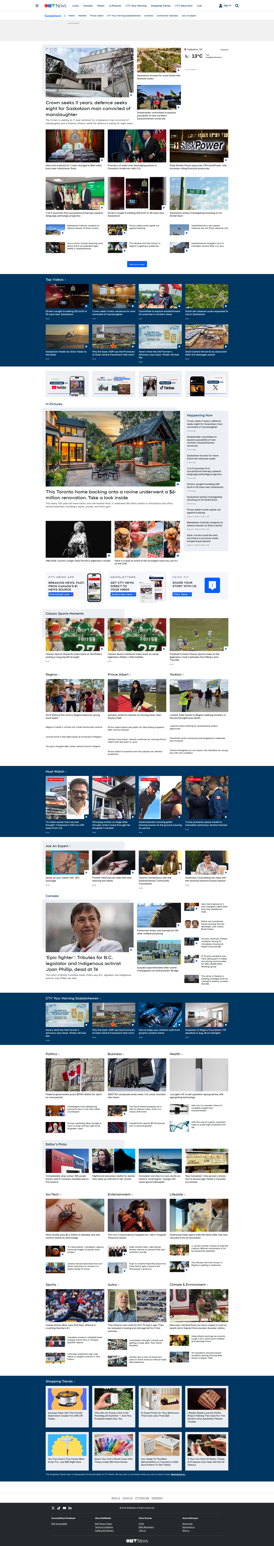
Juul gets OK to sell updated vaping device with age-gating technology (196, 1096)
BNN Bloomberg (146, 1527)
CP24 (141, 1523)
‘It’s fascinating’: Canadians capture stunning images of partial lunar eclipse (85, 1249)
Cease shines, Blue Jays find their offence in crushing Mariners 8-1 (71, 1327)
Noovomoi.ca (188, 1527)
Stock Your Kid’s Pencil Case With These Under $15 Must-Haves (113, 1460)
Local (75, 5)
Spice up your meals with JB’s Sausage (62, 879)
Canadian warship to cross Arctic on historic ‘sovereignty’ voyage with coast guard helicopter (159, 1179)
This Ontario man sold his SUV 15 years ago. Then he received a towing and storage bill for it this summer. (136, 1328)
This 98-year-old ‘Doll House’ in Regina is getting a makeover (206, 1263)
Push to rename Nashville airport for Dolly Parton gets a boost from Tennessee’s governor (147, 1266)
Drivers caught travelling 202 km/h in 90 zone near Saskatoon (66, 313)
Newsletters (157, 1498)
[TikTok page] (59, 1508)
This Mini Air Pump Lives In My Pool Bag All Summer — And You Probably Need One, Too (112, 1416)
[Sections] (37, 6)
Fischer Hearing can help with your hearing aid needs (112, 879)
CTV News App (142, 1498)
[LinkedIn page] (70, 1508)
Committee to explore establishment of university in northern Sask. (159, 313)
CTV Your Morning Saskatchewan (124, 16)
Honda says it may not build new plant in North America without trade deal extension (147, 1359)
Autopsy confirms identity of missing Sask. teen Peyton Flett (134, 716)
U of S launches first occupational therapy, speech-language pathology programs (75, 214)
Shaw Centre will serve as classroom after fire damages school (206, 353)
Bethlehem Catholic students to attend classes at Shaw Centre (83, 226)
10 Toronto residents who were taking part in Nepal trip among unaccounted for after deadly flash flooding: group (214, 961)
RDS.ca (185, 1530)
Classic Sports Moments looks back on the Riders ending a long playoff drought (74, 655)
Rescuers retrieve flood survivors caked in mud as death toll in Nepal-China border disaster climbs (198, 1327)
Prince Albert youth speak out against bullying (144, 226)
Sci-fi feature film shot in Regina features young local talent (73, 716)
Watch (100, 5)
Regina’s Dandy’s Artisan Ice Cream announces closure (74, 727)
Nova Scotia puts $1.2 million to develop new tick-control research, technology (73, 1236)
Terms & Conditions (104, 1527)
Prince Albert (96, 16)
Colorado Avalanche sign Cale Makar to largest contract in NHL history (83, 1356)
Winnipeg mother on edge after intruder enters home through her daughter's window (111, 825)
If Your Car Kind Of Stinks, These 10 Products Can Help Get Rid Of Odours (206, 1462)
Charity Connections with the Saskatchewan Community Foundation (155, 880)
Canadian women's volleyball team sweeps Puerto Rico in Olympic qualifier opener (84, 1340)
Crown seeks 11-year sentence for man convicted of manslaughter (113, 313)
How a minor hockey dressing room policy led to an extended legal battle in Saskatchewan (85, 246)
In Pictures (115, 5)
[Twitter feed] (53, 1508)
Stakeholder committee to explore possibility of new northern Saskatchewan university (156, 115)
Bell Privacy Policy (103, 1523)
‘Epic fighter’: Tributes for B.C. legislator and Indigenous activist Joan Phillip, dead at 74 (83, 963)
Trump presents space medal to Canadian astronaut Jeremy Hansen (206, 823)
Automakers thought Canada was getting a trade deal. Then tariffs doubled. (146, 1343)
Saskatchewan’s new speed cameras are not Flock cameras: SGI (209, 226)
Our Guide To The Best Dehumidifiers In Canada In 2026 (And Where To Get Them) (159, 1462)
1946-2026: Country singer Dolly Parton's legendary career (78, 560)
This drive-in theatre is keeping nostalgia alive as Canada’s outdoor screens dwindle (214, 980)
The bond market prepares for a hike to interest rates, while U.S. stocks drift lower (145, 1109)
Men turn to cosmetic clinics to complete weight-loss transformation (206, 1108)
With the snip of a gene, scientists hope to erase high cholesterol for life (208, 1124)
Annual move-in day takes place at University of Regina (73, 737)
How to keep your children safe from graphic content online (159, 1031)
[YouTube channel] (64, 1508)
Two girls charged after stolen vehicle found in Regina (73, 746)
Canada (88, 5)
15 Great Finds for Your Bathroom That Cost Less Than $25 (160, 1414)
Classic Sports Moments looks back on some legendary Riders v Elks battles (133, 655)
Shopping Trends (161, 5)
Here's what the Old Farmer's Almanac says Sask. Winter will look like (159, 354)
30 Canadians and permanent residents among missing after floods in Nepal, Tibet (206, 1355)
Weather (82, 16)
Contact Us (127, 1498)
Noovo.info (187, 1523)
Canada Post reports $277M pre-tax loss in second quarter (147, 1124)
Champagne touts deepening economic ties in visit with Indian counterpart (83, 1109)
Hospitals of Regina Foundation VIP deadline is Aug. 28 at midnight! (205, 1031)
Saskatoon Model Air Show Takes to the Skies (66, 353)
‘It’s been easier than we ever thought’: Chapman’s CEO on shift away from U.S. (65, 825)
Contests (148, 16)
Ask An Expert (189, 16)
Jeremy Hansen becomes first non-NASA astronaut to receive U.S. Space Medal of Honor (85, 1266)
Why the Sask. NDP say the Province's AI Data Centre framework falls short (113, 353)
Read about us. (178, 1474)
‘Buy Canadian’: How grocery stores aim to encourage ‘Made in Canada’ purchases (205, 1179)
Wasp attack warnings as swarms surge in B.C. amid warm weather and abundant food (208, 1338)
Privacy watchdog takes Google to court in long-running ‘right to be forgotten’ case (84, 1126)
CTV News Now (184, 5)
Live (199, 5)
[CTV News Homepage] (55, 5)
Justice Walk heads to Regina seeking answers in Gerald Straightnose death (198, 716)
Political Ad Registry (104, 1530)
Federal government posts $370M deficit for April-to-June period (74, 1096)
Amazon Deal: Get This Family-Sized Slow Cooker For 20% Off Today (65, 1416)
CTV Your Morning (136, 5)
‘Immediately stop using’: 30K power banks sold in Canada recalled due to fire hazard (67, 1179)
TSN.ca (142, 1530)
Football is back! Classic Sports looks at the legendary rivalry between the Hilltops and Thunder (194, 657)
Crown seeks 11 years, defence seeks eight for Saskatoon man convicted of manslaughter (88, 108)
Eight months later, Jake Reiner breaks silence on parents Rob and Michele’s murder (147, 1249)
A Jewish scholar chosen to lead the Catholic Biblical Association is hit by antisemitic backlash (209, 1248)
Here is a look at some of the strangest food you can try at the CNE (146, 562)
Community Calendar (167, 16)
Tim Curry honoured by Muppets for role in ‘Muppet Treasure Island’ (137, 1236)
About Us (115, 1498)
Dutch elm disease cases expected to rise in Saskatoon (206, 313)
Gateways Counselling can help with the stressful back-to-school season (205, 879)
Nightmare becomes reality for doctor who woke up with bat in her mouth (113, 1177)
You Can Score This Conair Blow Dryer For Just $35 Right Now (66, 1460)
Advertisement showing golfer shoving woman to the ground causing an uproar (160, 825)
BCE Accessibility (59, 1523)
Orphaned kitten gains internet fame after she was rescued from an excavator (199, 1236)
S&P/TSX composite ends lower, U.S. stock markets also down (137, 1096)
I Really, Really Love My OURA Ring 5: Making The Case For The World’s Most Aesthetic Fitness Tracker (206, 1417)
